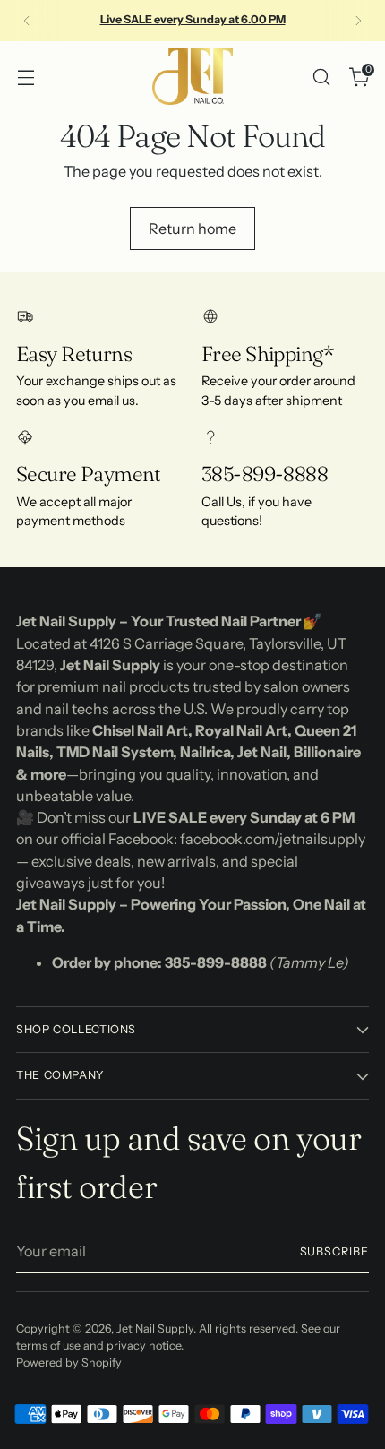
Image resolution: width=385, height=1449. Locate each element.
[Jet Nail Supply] (192, 76)
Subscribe (335, 1251)
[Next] (358, 20)
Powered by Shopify (69, 1362)
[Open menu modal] (25, 76)
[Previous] (27, 20)
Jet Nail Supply (154, 1328)
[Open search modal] (321, 76)
